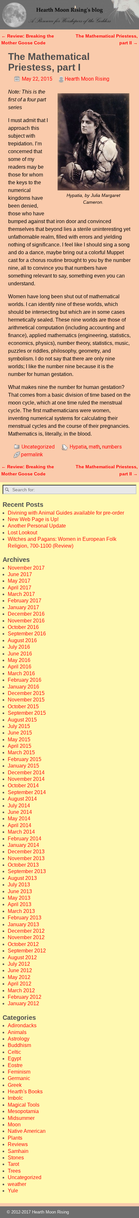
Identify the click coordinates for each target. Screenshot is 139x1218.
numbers (112, 447)
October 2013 (23, 865)
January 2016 (23, 686)
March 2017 (21, 594)
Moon (14, 1124)
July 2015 (19, 726)
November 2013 (26, 858)
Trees (14, 1171)
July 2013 (19, 884)
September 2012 (27, 950)
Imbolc (15, 1098)
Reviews (18, 1144)
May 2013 (19, 898)
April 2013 (19, 904)
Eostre (15, 1065)
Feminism (19, 1072)
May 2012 (19, 977)
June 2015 (20, 732)
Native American (27, 1131)
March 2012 (21, 990)
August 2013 (22, 878)
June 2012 (20, 970)
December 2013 (26, 851)
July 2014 (19, 805)
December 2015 (26, 693)
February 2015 (24, 759)
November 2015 (26, 699)
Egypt (14, 1058)
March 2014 (21, 832)
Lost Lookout (22, 532)
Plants (15, 1138)
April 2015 (19, 746)
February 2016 (24, 680)
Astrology (18, 1039)
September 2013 (27, 871)
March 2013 (21, 911)
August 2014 (22, 799)
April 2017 (19, 587)
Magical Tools (23, 1105)
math (94, 447)
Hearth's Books (25, 1091)
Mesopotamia (23, 1111)
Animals (17, 1032)
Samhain (18, 1151)
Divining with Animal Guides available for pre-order (66, 513)
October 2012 (23, 944)
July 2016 (19, 647)
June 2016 (20, 653)
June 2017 (20, 574)
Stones (16, 1157)
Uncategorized (38, 447)
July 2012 (19, 964)
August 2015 (22, 720)
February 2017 (24, 600)
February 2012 (24, 997)
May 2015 (19, 739)
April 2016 (19, 666)
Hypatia (78, 447)
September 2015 (27, 713)
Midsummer (21, 1118)
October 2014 (23, 785)
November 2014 (26, 779)
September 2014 (27, 792)
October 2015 (23, 706)
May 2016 (19, 660)
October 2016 (23, 627)
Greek (15, 1085)
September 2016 (27, 633)
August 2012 (22, 957)
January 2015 (23, 765)
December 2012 (26, 931)
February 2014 (24, 838)
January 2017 (23, 607)
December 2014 (26, 772)
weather (17, 1184)
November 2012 (26, 937)
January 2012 (23, 1003)
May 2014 (19, 818)
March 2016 (21, 673)
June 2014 (20, 812)
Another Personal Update (37, 526)
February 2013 (24, 917)
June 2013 (20, 891)
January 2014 (23, 845)
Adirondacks (22, 1025)
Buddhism (19, 1045)
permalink (32, 454)
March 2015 (21, 752)
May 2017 (19, 581)
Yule (13, 1190)
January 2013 (23, 924)
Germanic (19, 1078)
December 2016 (26, 614)
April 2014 (19, 825)
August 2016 (22, 640)
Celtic (14, 1052)
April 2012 (19, 983)
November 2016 (26, 620)
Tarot (13, 1164)
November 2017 (26, 568)
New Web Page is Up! (33, 519)
